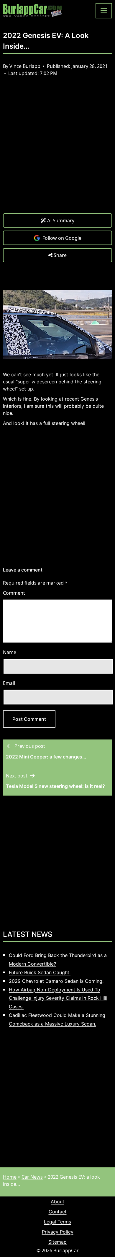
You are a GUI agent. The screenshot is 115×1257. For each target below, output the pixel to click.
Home (10, 1177)
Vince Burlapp (25, 66)
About (57, 1201)
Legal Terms (57, 1222)
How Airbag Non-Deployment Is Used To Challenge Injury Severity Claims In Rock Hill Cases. (58, 998)
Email (9, 683)
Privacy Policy (57, 1232)
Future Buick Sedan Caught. (39, 972)
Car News (32, 1177)
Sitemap (57, 1242)
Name (9, 652)
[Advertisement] (57, 149)
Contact (58, 1212)
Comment (14, 593)
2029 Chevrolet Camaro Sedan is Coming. (56, 981)
